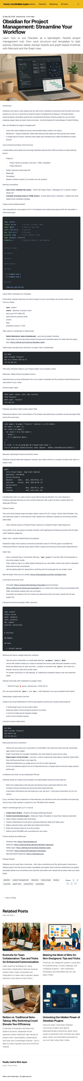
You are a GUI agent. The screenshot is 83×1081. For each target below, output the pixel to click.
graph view (17, 884)
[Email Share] (75, 883)
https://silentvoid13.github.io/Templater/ (30, 585)
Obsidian (6, 880)
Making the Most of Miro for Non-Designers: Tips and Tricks (61, 956)
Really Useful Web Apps (15, 1062)
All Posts (64, 4)
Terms (4, 1066)
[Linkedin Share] (67, 883)
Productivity (30, 4)
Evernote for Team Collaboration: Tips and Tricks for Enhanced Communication (21, 958)
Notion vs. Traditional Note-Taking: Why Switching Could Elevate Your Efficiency (20, 1021)
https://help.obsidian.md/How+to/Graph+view (48, 574)
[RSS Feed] (78, 4)
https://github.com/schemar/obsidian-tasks (27, 342)
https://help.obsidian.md (27, 841)
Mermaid (6, 884)
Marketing (53, 4)
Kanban (56, 880)
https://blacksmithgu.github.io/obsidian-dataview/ (34, 845)
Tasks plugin (46, 880)
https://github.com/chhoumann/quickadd (22, 588)
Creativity (42, 4)
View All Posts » (9, 915)
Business (18, 4)
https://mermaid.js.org (35, 854)
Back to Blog (11, 898)
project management (21, 880)
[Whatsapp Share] (71, 883)
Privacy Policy (12, 1066)
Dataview (35, 880)
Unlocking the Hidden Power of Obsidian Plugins (61, 1019)
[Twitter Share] (73, 880)
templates (40, 884)
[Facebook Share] (77, 880)
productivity (20, 16)
